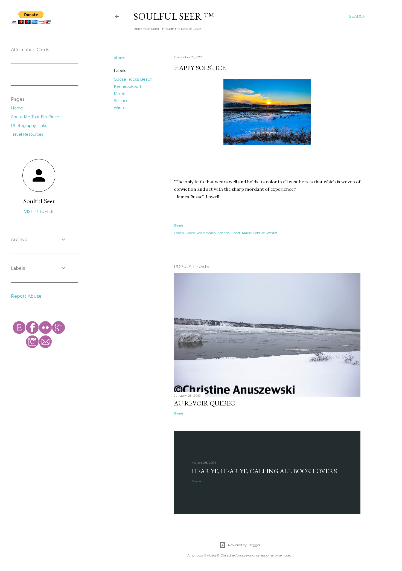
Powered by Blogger (244, 545)
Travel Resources (27, 134)
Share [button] (119, 57)
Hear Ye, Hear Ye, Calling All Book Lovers (264, 471)
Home (17, 108)
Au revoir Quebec (204, 403)
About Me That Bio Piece (35, 116)
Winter (120, 107)
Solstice (121, 100)
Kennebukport (127, 86)
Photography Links (29, 125)
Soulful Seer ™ (173, 16)
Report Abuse (26, 296)
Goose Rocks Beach (133, 79)
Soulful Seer (39, 201)
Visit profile (39, 211)
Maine (120, 93)
